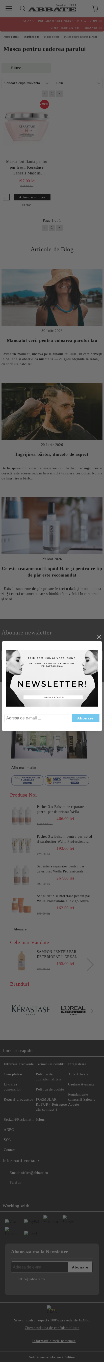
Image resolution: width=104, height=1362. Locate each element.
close (99, 637)
